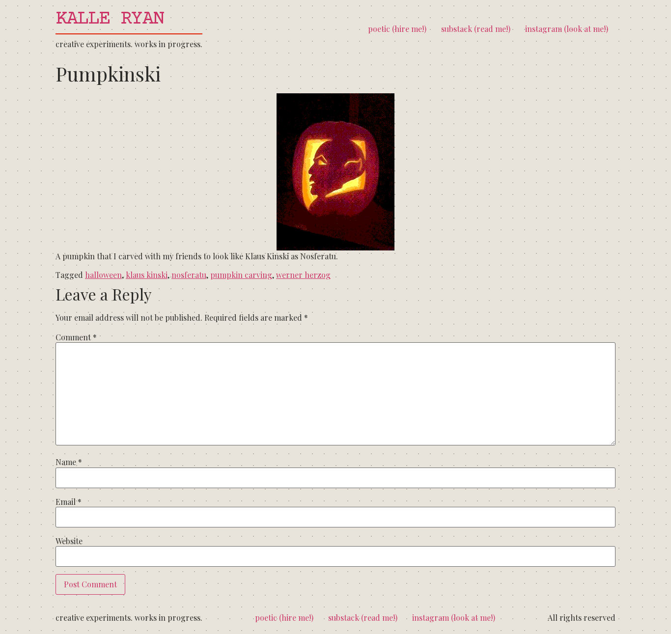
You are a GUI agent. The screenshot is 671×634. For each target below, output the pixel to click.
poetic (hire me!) (397, 29)
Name (69, 462)
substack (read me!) (475, 29)
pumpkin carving (241, 275)
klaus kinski (147, 275)
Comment (76, 337)
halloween (103, 275)
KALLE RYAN (110, 19)
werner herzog (303, 275)
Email (69, 502)
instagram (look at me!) (566, 29)
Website (69, 541)
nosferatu (188, 275)
